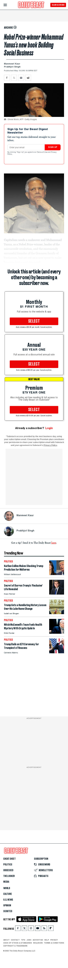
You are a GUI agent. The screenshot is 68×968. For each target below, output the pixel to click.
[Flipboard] (50, 929)
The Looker (9, 876)
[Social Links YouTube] (37, 929)
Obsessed (8, 870)
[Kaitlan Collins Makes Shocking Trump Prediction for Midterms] (56, 574)
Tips (23, 940)
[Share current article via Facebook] (7, 78)
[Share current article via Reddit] (28, 78)
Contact (15, 940)
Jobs (29, 940)
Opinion (7, 905)
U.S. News (8, 899)
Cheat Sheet (9, 859)
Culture (7, 894)
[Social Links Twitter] (24, 929)
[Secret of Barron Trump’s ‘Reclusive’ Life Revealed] (56, 593)
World (6, 888)
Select (34, 321)
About (6, 940)
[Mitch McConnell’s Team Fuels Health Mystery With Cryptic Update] (56, 632)
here (53, 542)
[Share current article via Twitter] (14, 78)
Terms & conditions (54, 943)
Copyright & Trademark (15, 946)
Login (49, 428)
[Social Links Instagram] (31, 929)
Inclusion (38, 943)
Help (46, 940)
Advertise (38, 940)
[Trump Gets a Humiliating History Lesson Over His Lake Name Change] (56, 613)
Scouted (7, 911)
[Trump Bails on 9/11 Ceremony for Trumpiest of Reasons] (56, 652)
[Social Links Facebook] (17, 929)
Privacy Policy (50, 445)
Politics (7, 864)
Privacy (54, 940)
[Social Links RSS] (44, 929)
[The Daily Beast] (31, 5)
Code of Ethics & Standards (17, 943)
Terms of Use (42, 152)
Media (6, 882)
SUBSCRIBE (58, 5)
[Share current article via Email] (21, 78)
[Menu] (8, 5)
